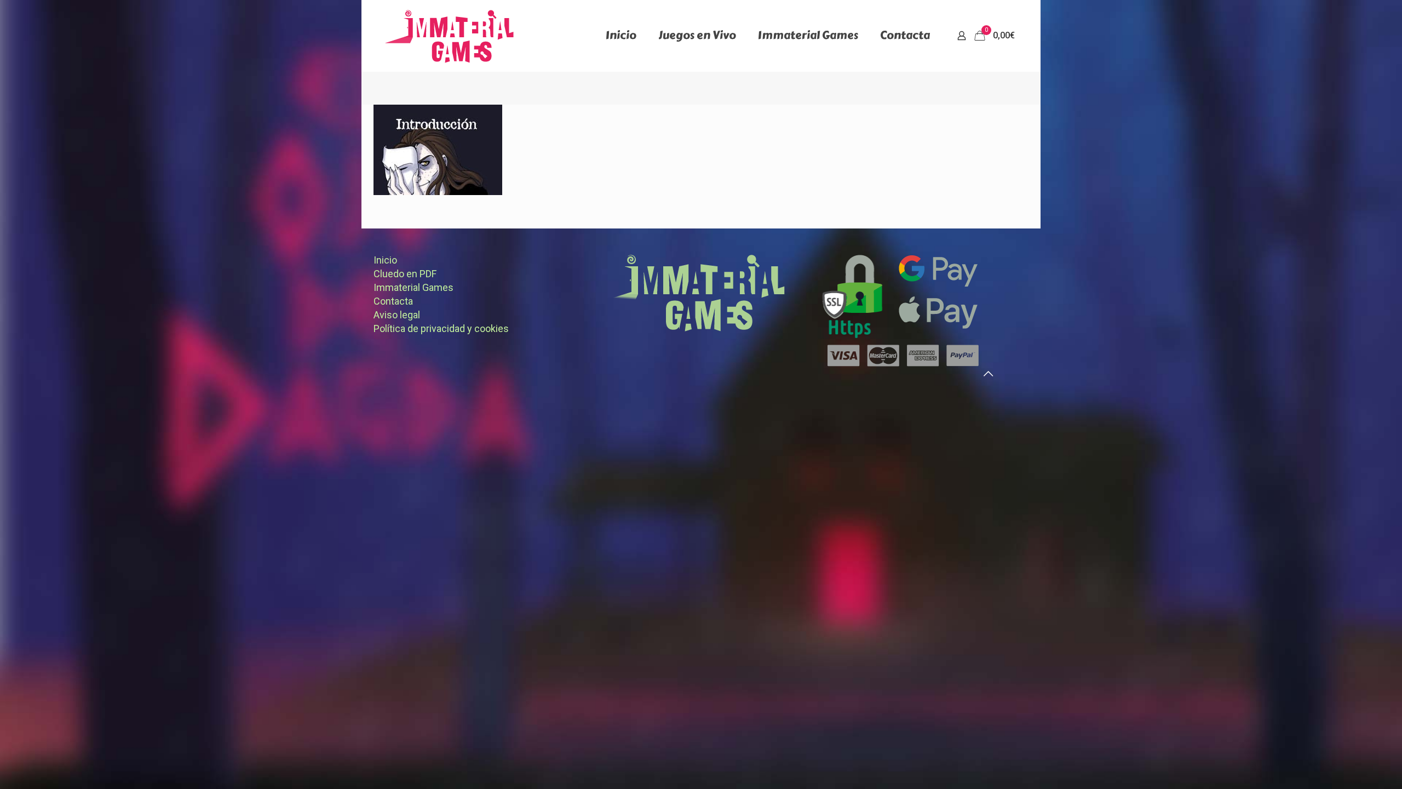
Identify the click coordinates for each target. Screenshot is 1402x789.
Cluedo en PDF (405, 273)
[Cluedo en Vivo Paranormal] (449, 35)
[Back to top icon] (987, 373)
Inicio (385, 260)
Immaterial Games (413, 287)
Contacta (393, 301)
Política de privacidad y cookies (441, 328)
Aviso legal (397, 315)
